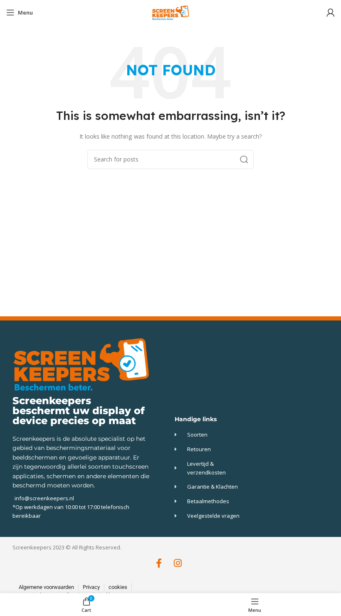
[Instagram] (177, 563)
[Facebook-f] (159, 563)
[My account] (330, 12)
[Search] (244, 159)
